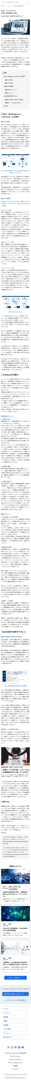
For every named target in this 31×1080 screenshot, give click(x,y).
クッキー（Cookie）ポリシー (15, 1062)
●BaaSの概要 (8, 80)
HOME (3, 5)
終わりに (6, 106)
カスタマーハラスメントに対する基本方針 (15, 1053)
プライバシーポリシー (15, 1056)
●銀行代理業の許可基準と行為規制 (14, 99)
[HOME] (10, 2)
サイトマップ (15, 1069)
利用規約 (15, 1065)
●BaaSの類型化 (9, 83)
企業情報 (5, 1025)
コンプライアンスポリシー (15, 1059)
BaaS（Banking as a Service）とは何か (14, 76)
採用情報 (5, 1017)
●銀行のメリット (9, 93)
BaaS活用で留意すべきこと (11, 96)
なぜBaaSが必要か (8, 86)
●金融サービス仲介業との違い (13, 103)
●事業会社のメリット (10, 90)
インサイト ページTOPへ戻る (15, 1000)
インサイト (9, 5)
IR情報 (5, 1021)
